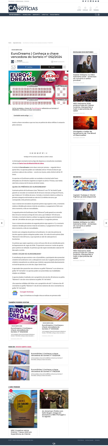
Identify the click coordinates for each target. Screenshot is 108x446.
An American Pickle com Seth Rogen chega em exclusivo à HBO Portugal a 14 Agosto (53, 414)
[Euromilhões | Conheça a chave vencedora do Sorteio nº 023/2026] (19, 357)
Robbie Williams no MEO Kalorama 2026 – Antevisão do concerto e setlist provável (84, 77)
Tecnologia (27, 14)
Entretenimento (14, 14)
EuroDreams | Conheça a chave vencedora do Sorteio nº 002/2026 (21, 330)
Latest (79, 10)
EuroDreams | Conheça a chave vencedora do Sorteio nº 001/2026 (52, 327)
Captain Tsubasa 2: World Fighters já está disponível (84, 196)
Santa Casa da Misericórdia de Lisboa (31, 163)
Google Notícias (27, 292)
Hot (90, 10)
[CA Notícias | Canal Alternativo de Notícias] (54, 443)
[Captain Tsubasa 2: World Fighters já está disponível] (85, 186)
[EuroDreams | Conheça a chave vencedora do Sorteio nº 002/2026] (22, 314)
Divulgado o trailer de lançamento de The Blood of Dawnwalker (84, 133)
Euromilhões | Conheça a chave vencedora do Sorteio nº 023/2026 (45, 354)
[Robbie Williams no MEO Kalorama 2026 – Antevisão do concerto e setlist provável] (85, 64)
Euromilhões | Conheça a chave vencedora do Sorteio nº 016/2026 (45, 370)
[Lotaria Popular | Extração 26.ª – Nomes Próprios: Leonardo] (2, 223)
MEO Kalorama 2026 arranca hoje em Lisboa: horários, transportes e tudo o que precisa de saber (83, 107)
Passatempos (54, 14)
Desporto (36, 14)
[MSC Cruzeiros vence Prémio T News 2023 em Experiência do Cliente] (22, 409)
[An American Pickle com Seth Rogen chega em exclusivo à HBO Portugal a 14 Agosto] (54, 399)
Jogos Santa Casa (17, 326)
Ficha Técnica (11, 1)
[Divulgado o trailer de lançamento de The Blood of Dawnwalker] (85, 123)
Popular (85, 10)
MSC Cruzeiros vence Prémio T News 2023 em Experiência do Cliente (21, 432)
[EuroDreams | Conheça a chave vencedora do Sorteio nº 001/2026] (54, 313)
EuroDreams (36, 108)
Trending (96, 10)
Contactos (26, 1)
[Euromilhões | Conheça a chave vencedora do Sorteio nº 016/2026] (19, 373)
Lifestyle (45, 14)
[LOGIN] (99, 14)
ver (31, 115)
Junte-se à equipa (19, 1)
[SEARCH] (96, 14)
